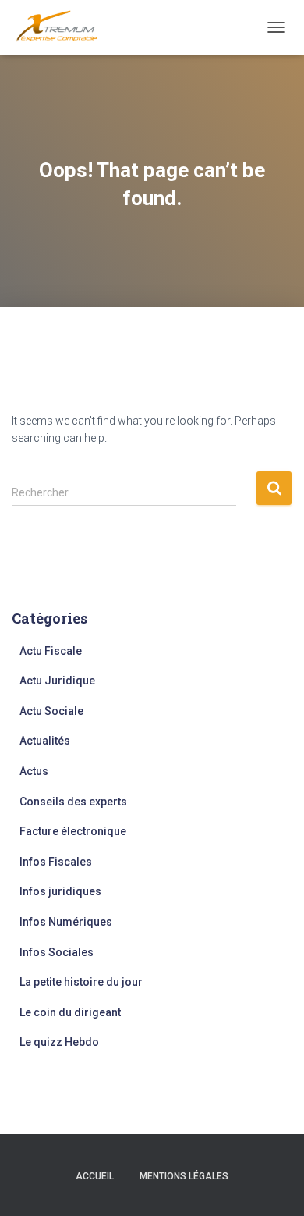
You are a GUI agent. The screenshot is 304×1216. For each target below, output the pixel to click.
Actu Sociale (51, 711)
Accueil (95, 1176)
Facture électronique (72, 831)
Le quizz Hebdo (59, 1042)
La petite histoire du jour (81, 982)
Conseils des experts (73, 801)
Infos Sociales (56, 952)
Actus (33, 771)
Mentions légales (184, 1176)
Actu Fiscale (50, 651)
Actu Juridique (57, 680)
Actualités (44, 740)
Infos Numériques (65, 922)
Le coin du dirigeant (70, 1012)
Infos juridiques (60, 891)
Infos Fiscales (55, 861)
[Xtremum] (63, 27)
